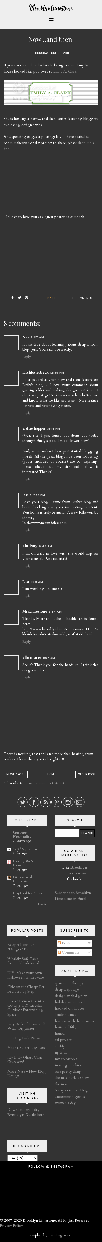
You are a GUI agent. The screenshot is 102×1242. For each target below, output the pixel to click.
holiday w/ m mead (70, 1002)
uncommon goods (70, 1096)
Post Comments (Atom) (45, 783)
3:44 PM (53, 428)
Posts (66, 943)
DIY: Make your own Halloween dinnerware (25, 975)
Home (51, 774)
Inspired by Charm (29, 893)
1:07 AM (49, 658)
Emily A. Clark (64, 71)
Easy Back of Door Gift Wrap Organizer (26, 1026)
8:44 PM (45, 546)
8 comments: (82, 298)
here (25, 1114)
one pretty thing (68, 1071)
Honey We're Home (24, 863)
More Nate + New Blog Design (26, 1073)
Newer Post (15, 774)
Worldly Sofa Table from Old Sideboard (23, 961)
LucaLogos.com (61, 1235)
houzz (60, 1033)
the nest (61, 1084)
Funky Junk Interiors (23, 879)
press (51, 298)
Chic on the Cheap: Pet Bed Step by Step (25, 989)
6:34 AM (55, 611)
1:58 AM (37, 582)
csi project (63, 1039)
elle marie (31, 657)
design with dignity (71, 995)
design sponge (67, 989)
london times (65, 1014)
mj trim (61, 1052)
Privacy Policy (11, 1225)
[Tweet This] (19, 298)
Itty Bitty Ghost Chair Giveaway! (25, 1059)
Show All (42, 904)
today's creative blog (71, 1090)
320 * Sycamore (26, 849)
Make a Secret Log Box (26, 1047)
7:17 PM (39, 495)
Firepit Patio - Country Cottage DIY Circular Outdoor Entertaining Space (26, 1008)
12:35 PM (57, 372)
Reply (26, 356)
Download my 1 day (23, 1109)
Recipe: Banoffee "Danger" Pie (20, 947)
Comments (70, 952)
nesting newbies (68, 1065)
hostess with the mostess (74, 1021)
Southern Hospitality (22, 834)
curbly (60, 1046)
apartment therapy (69, 983)
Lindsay (29, 545)
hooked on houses (69, 1008)
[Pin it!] (26, 298)
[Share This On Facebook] (12, 298)
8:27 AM (37, 337)
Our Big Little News (24, 1038)
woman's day (65, 1102)
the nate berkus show (72, 1077)
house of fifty (65, 1027)
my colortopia (66, 1058)
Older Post (87, 774)
